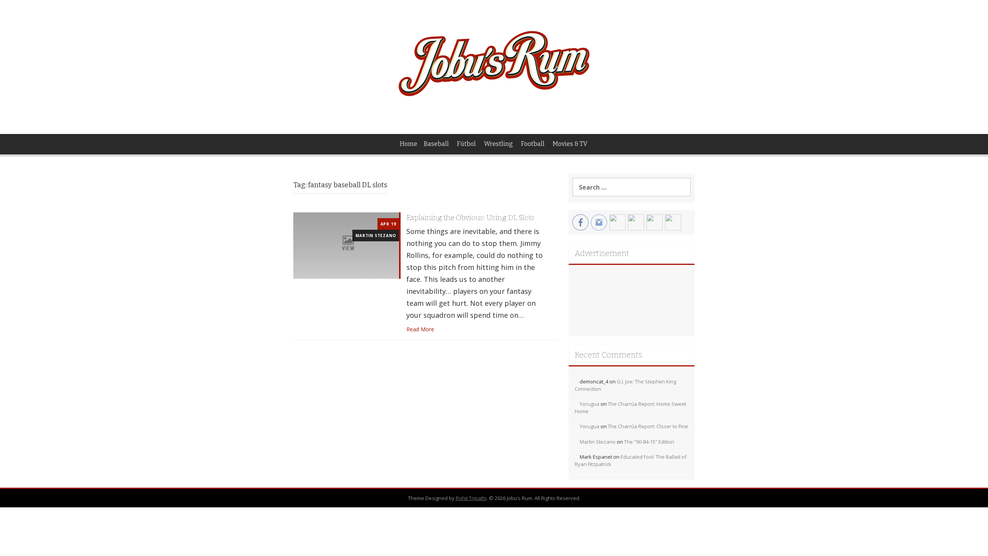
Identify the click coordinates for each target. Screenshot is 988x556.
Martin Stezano (375, 235)
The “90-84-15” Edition (649, 441)
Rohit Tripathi (471, 498)
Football (533, 143)
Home (408, 143)
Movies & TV (570, 143)
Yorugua (589, 403)
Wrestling (498, 143)
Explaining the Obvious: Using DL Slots (470, 217)
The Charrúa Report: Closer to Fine (648, 426)
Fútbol (466, 143)
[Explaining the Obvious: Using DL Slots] (346, 245)
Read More (420, 329)
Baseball (436, 143)
